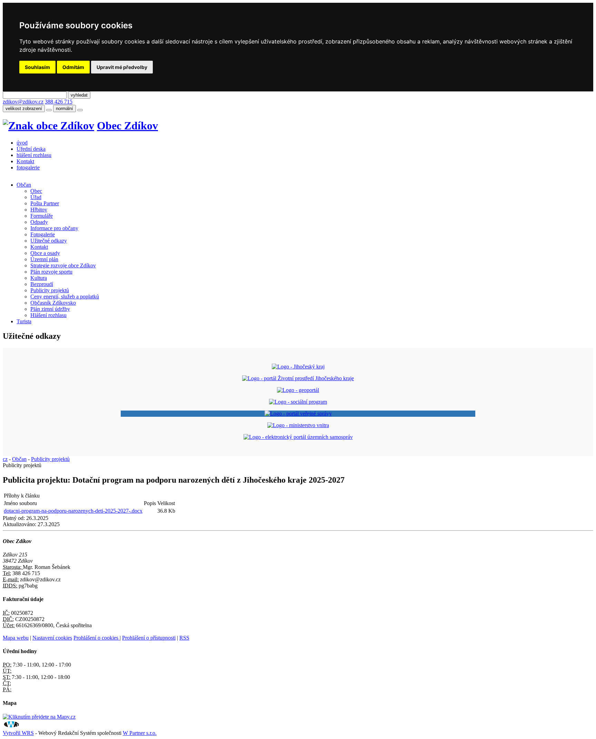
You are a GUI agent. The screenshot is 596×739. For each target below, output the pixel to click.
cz (5, 459)
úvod (22, 143)
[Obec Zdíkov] (48, 125)
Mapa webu (16, 638)
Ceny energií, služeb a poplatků (64, 296)
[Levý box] (298, 367)
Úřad (35, 197)
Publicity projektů (49, 290)
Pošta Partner (44, 203)
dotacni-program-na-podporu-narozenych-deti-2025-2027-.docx (73, 511)
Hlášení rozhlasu (48, 315)
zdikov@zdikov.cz (23, 102)
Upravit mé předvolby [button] (122, 67)
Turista (24, 321)
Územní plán (44, 259)
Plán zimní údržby (50, 309)
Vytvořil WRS (18, 733)
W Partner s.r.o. (140, 733)
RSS (184, 638)
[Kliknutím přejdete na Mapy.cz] (39, 717)
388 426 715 (58, 102)
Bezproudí (41, 284)
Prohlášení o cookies (96, 638)
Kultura (38, 278)
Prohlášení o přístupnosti (149, 638)
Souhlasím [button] (37, 67)
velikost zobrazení (24, 108)
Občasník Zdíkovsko (53, 303)
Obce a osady (45, 253)
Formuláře (41, 216)
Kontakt (25, 161)
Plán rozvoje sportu (51, 272)
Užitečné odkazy (48, 241)
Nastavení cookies (52, 638)
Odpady (39, 222)
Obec (36, 191)
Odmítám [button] (73, 67)
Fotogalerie (42, 234)
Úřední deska (31, 149)
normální (64, 108)
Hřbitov (38, 210)
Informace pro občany (54, 228)
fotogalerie (28, 167)
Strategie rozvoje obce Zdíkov (63, 265)
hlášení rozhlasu (34, 155)
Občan (24, 185)
